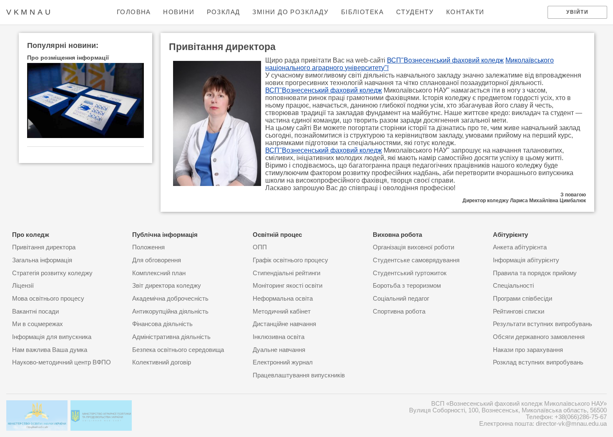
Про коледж (30, 234)
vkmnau (29, 12)
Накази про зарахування (528, 350)
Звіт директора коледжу (166, 285)
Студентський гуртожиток (410, 273)
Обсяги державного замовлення (539, 337)
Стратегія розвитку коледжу (52, 273)
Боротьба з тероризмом (407, 285)
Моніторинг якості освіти (287, 285)
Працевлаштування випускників (299, 375)
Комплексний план (159, 273)
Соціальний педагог (401, 298)
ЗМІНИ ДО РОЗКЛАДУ (290, 12)
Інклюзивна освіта (278, 337)
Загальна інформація (42, 260)
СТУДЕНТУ (415, 12)
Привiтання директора (43, 247)
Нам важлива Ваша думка (49, 350)
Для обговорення (156, 260)
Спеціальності (513, 285)
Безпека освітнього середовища (178, 350)
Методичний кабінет (282, 311)
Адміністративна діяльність (171, 337)
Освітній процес (277, 234)
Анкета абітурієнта (520, 247)
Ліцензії (23, 285)
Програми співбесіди (522, 298)
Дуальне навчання (279, 350)
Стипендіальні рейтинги (286, 273)
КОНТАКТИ (465, 12)
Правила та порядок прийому (535, 273)
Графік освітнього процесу (290, 260)
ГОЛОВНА (134, 12)
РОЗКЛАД (223, 12)
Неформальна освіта (283, 298)
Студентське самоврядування (416, 260)
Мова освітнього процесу (48, 298)
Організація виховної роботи (413, 247)
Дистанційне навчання (284, 324)
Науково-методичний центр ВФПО (61, 362)
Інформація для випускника (51, 337)
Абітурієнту (510, 234)
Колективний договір (161, 362)
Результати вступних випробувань (542, 324)
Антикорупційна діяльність (170, 311)
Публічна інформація (165, 234)
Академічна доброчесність (170, 298)
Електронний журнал (283, 362)
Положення (148, 247)
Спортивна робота (399, 311)
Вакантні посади (35, 311)
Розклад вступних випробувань (538, 362)
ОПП (260, 247)
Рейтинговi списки (518, 311)
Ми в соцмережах (37, 324)
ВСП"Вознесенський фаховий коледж (445, 60)
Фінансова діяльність (162, 324)
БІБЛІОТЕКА (362, 12)
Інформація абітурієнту (526, 260)
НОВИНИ (178, 12)
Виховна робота (397, 234)
